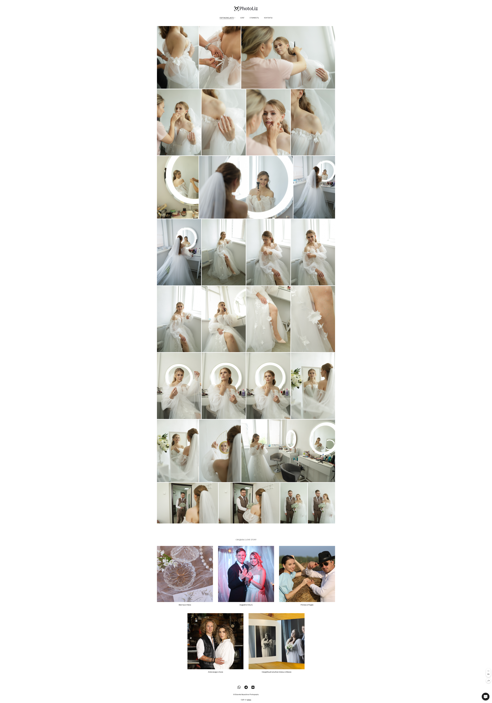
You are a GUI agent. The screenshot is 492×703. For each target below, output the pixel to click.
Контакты (268, 18)
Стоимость (254, 18)
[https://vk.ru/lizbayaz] (253, 687)
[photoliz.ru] (246, 8)
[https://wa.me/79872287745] (239, 687)
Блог (242, 18)
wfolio (249, 700)
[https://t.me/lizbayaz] (246, 687)
